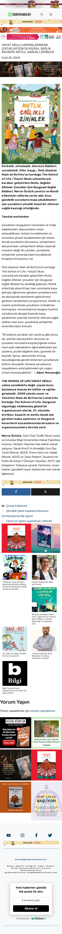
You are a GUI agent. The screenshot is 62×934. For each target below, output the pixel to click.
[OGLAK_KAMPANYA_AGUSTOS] (16, 551)
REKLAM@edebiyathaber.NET (31, 859)
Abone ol (31, 908)
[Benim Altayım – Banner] (15, 811)
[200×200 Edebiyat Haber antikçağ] (15, 779)
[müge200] (15, 747)
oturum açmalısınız (42, 710)
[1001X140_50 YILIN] (31, 8)
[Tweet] (45, 492)
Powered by (23, 918)
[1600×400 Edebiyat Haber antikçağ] (31, 76)
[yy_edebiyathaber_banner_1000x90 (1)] (31, 484)
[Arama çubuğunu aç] (41, 14)
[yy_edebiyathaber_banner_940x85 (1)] (31, 24)
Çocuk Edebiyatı (16, 505)
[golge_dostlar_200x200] (46, 551)
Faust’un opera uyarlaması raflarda (29, 521)
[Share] (16, 492)
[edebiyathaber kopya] (31, 31)
